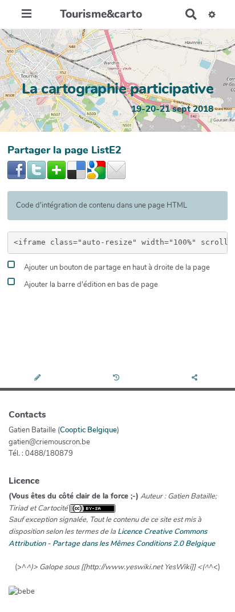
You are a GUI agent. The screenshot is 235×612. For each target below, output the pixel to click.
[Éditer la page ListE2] (39, 378)
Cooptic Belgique (88, 430)
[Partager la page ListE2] (196, 378)
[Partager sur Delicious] (76, 169)
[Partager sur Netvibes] (56, 169)
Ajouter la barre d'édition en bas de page (90, 285)
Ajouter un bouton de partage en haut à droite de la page (116, 268)
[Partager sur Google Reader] (96, 169)
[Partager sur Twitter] (36, 169)
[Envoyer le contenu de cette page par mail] (116, 169)
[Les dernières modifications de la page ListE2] (118, 378)
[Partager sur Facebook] (16, 169)
